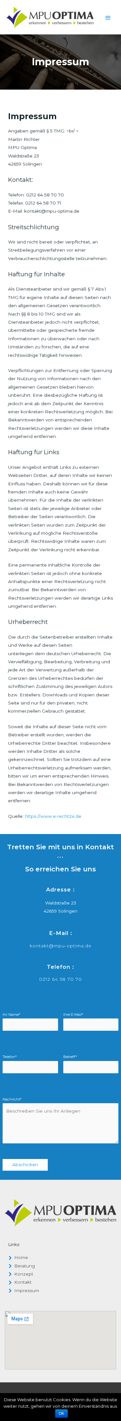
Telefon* (10, 1056)
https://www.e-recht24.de (53, 816)
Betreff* (70, 1056)
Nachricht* (12, 1099)
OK (61, 1413)
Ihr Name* (11, 1014)
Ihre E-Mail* (73, 1014)
